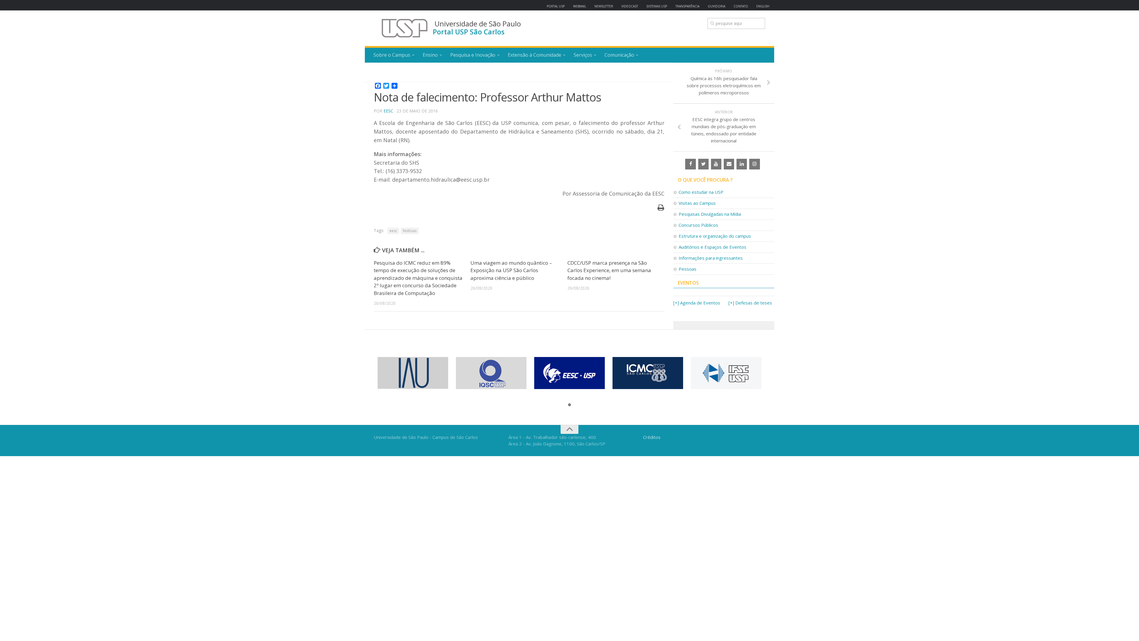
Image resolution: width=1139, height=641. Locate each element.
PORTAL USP (556, 6)
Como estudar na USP (701, 192)
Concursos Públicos (698, 225)
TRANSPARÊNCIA (687, 6)
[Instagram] (754, 164)
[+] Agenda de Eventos (696, 303)
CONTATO (741, 6)
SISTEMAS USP (656, 6)
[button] (569, 405)
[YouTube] (716, 164)
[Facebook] (690, 164)
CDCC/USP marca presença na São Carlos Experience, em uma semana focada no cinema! (609, 270)
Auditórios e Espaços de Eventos (712, 247)
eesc (393, 230)
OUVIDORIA (716, 6)
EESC (388, 111)
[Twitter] (703, 164)
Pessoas (687, 269)
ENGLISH (762, 6)
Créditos (652, 437)
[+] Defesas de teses (750, 303)
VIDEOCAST (629, 6)
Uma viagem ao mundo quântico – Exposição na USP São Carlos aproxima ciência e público (511, 270)
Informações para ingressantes (711, 258)
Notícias (409, 230)
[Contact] (729, 164)
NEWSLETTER (603, 6)
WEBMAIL (579, 6)
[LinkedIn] (741, 164)
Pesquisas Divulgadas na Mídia (710, 214)
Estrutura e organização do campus (715, 236)
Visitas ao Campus (697, 203)
